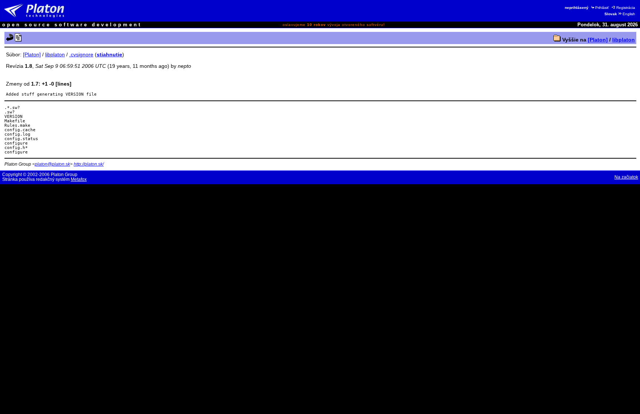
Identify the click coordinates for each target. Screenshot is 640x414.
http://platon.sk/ (89, 164)
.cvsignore (81, 54)
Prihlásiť (602, 8)
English (629, 14)
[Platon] (598, 40)
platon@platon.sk (52, 164)
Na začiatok (626, 177)
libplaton (623, 40)
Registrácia (625, 8)
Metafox (79, 179)
